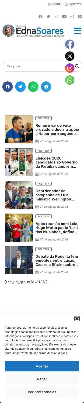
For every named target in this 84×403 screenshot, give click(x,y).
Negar (42, 379)
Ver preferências (42, 392)
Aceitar (42, 366)
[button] (77, 318)
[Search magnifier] (77, 66)
